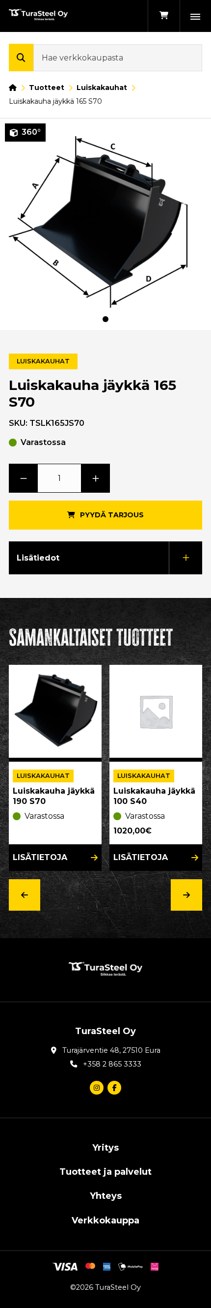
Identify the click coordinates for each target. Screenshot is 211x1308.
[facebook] (114, 1088)
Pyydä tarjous (112, 514)
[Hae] (21, 57)
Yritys (105, 1147)
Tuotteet (46, 87)
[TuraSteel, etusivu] (38, 16)
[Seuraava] (186, 895)
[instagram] (97, 1088)
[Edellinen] (24, 895)
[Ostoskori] (164, 16)
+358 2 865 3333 (112, 1064)
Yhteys (106, 1195)
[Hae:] (117, 57)
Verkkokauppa (105, 1220)
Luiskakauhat (102, 87)
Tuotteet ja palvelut (105, 1171)
